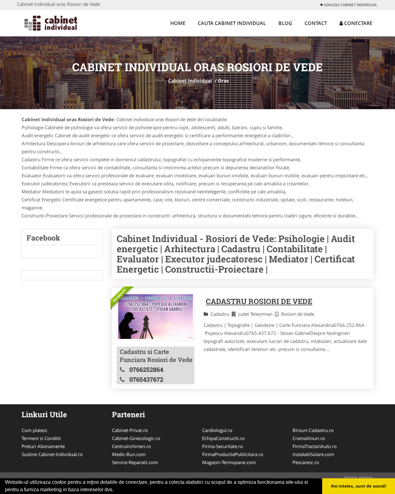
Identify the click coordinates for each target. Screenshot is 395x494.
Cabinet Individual (190, 80)
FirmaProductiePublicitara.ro (232, 454)
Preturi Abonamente (43, 446)
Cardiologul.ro (217, 430)
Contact (316, 23)
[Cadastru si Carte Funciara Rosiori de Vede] (155, 316)
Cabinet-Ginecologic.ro (136, 438)
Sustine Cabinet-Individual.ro (52, 454)
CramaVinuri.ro (309, 438)
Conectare (357, 23)
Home (177, 23)
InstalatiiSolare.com (313, 454)
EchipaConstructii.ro (223, 438)
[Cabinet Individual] (57, 22)
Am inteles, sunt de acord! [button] (358, 486)
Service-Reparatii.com (135, 462)
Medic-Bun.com (129, 454)
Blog (285, 23)
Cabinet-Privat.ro (130, 430)
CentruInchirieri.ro (131, 446)
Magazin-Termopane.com (229, 462)
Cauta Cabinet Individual (232, 23)
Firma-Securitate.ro (222, 446)
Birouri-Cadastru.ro (313, 430)
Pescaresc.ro (306, 462)
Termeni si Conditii (41, 438)
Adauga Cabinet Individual (350, 4)
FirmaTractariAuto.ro (315, 446)
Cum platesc (35, 430)
